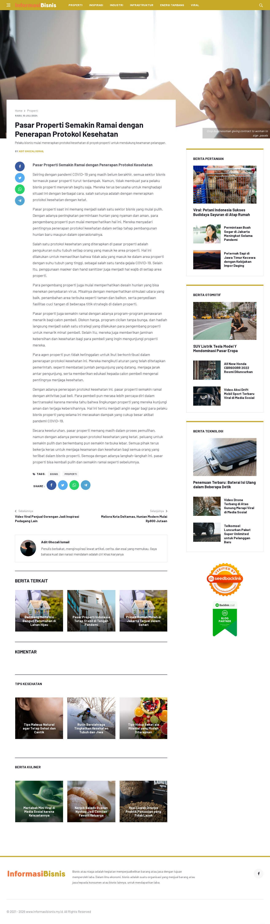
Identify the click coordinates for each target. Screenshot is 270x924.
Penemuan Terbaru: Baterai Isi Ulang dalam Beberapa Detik (224, 484)
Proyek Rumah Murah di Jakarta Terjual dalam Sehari (143, 620)
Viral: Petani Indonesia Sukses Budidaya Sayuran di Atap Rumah (221, 212)
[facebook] (20, 166)
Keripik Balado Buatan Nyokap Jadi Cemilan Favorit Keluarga (91, 811)
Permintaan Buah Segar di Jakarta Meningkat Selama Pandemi (238, 233)
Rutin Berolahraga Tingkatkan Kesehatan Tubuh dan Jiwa (91, 728)
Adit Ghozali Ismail (31, 151)
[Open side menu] (8, 5)
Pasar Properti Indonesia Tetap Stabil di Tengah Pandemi (91, 620)
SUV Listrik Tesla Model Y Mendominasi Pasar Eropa (215, 348)
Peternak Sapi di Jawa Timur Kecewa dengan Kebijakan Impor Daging (239, 259)
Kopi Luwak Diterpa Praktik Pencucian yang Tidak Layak (143, 811)
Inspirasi (96, 5)
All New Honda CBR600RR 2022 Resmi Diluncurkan (238, 368)
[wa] (20, 189)
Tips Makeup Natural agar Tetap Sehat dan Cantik (39, 728)
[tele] (20, 200)
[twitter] (20, 178)
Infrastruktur (141, 5)
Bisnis (54, 473)
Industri (116, 5)
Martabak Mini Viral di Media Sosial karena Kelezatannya (39, 811)
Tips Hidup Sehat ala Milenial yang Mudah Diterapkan (143, 728)
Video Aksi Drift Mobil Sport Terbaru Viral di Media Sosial (239, 394)
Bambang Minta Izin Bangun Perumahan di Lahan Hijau (39, 620)
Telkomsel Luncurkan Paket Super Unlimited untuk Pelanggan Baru (237, 534)
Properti (75, 5)
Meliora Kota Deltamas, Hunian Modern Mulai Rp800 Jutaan (134, 519)
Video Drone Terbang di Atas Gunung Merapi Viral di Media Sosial (239, 506)
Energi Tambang (172, 5)
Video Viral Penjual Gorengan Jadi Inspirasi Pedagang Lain (47, 519)
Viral (195, 5)
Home (18, 110)
